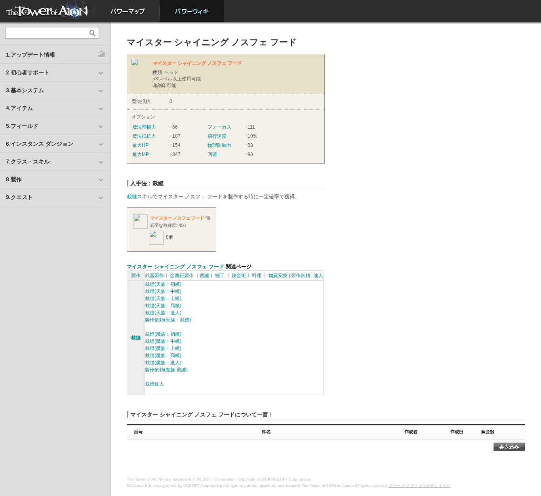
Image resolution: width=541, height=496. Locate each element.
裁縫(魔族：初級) (163, 334)
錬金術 (239, 275)
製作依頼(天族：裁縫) (168, 320)
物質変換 (278, 275)
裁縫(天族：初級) (163, 284)
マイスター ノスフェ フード (177, 218)
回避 (212, 154)
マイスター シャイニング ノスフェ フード (175, 267)
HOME (47, 11)
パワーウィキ (192, 11)
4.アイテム (19, 108)
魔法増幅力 (144, 127)
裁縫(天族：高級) (163, 305)
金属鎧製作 (182, 275)
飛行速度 (217, 136)
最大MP (140, 154)
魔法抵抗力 (144, 136)
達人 (318, 275)
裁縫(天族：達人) (163, 312)
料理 (256, 275)
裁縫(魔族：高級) (163, 355)
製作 (136, 275)
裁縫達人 (154, 384)
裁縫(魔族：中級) (163, 341)
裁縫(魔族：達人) (163, 362)
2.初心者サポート (28, 72)
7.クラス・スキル (28, 161)
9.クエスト (19, 197)
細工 (220, 275)
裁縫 (132, 197)
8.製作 (14, 179)
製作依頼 (300, 275)
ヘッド (171, 72)
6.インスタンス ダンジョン (39, 144)
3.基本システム (25, 90)
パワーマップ (127, 11)
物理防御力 (219, 145)
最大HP (140, 145)
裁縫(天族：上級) (163, 298)
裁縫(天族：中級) (163, 291)
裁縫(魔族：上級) (163, 348)
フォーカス (219, 127)
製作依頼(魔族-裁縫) (166, 369)
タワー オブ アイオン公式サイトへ (419, 485)
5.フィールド (22, 126)
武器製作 (154, 275)
